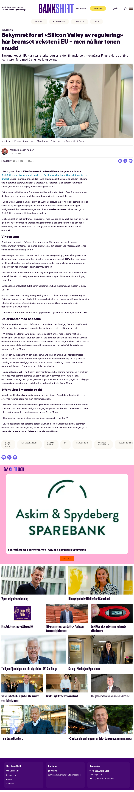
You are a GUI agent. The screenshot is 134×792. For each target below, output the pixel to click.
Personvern (11, 775)
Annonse (10, 783)
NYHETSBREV (59, 22)
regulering (82, 443)
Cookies (9, 779)
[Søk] (125, 8)
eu (65, 443)
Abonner (98, 8)
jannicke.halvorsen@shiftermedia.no (64, 775)
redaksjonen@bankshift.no (102, 778)
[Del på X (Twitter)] (125, 161)
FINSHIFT (79, 22)
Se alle (66, 558)
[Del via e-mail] (131, 161)
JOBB (96, 22)
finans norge (50, 444)
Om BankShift (12, 771)
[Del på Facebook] (120, 161)
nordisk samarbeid (103, 444)
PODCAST (39, 22)
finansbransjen (29, 443)
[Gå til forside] (56, 8)
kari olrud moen (8, 444)
